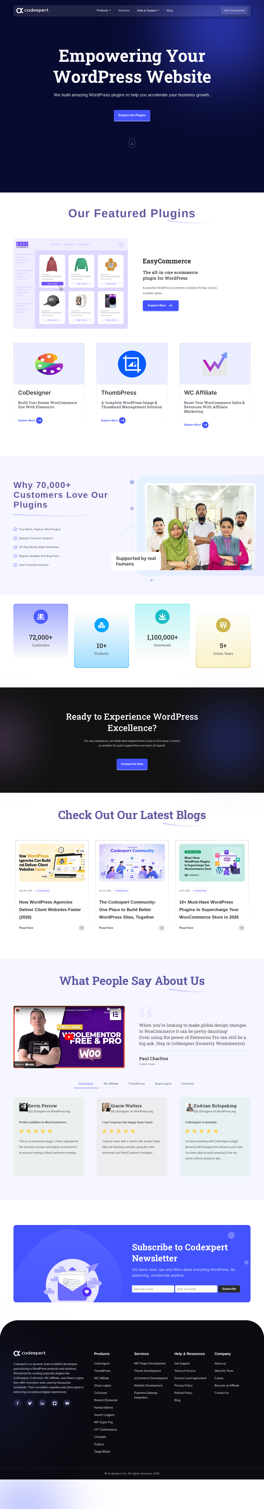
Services (123, 10)
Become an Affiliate (227, 1385)
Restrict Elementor (106, 1400)
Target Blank (102, 1451)
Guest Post (43, 891)
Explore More (157, 305)
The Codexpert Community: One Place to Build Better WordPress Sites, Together (127, 909)
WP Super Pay (103, 1422)
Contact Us (222, 1392)
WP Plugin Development (150, 1363)
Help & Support (147, 10)
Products (102, 10)
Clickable (100, 1436)
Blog (170, 10)
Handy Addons (103, 1407)
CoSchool (100, 1392)
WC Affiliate (101, 1378)
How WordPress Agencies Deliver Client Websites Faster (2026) (50, 909)
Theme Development (147, 1370)
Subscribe (229, 1288)
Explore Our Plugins (132, 115)
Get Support (182, 1363)
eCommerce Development (151, 1378)
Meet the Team (224, 1370)
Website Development (148, 1385)
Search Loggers (104, 1414)
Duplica (99, 1444)
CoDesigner (102, 1363)
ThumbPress (102, 1370)
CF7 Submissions (105, 1429)
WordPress (122, 891)
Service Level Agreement (190, 1378)
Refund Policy (183, 1392)
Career (219, 1378)
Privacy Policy (183, 1385)
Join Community (234, 10)
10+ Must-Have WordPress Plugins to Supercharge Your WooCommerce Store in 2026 (209, 909)
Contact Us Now (132, 764)
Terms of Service (185, 1370)
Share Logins (102, 1385)
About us (220, 1363)
